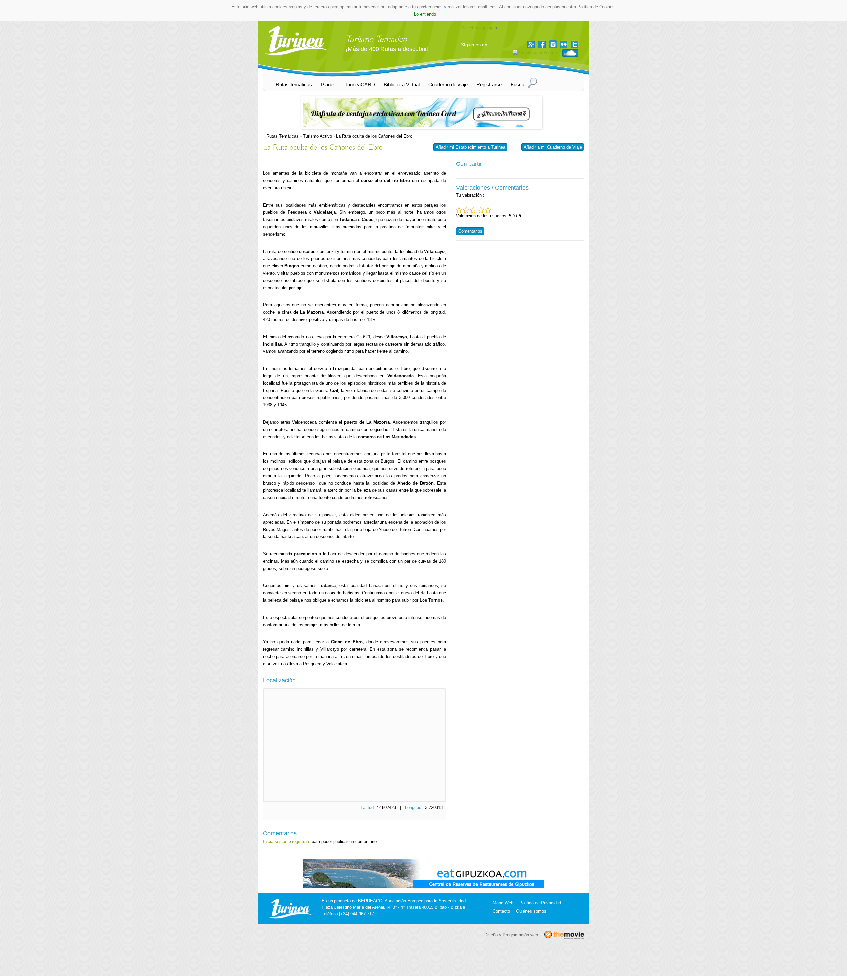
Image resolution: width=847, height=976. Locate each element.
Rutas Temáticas (282, 136)
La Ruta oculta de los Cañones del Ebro (374, 136)
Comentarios (470, 231)
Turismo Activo (317, 136)
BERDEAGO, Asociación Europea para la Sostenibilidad (412, 900)
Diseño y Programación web (511, 934)
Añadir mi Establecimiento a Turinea (470, 147)
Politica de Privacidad (540, 902)
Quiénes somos (531, 911)
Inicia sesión (275, 841)
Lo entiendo (425, 14)
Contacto (501, 911)
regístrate (301, 841)
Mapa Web (503, 902)
